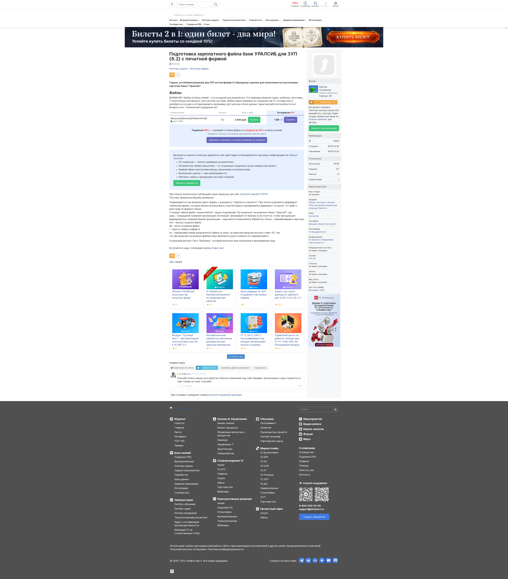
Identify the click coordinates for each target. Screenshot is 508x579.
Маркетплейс (269, 448)
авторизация (235, 395)
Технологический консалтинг (190, 517)
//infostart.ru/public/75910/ (254, 194)
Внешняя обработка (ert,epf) (322, 224)
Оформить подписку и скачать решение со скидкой (237, 140)
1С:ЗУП (264, 479)
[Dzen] (322, 561)
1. (178, 374)
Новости (179, 423)
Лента (177, 432)
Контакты (304, 474)
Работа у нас (306, 470)
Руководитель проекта (273, 432)
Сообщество (181, 492)
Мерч (307, 439)
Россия (312, 258)
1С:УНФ (264, 465)
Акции (220, 464)
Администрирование (186, 483)
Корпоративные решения (234, 499)
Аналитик (265, 427)
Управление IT (225, 444)
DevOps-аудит (182, 508)
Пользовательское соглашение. (188, 549)
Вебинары (223, 491)
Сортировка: (235, 368)
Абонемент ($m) (317, 290)
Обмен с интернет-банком (321, 202)
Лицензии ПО (225, 507)
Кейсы (220, 482)
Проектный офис (271, 508)
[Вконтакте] (308, 561)
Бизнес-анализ (225, 423)
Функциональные (184, 461)
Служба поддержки (315, 483)
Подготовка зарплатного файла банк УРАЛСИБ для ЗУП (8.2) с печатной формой (233, 56)
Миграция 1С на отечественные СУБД (186, 531)
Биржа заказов (313, 429)
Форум (308, 434)
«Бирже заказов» (318, 119)
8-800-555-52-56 (310, 505)
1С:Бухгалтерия (269, 452)
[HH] (315, 561)
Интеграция (181, 488)
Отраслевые (224, 512)
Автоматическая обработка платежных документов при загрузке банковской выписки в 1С (219, 341)
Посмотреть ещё (236, 356)
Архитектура (224, 449)
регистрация (220, 395)
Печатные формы (317, 205)
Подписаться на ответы (183, 368)
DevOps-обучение (184, 504)
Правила (304, 461)
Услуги (221, 478)
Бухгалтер (314, 216)
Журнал (179, 419)
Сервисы (222, 473)
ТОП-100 (179, 441)
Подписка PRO (182, 457)
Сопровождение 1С (230, 460)
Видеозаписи (312, 424)
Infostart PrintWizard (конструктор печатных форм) (183, 294)
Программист (268, 423)
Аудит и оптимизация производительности (186, 524)
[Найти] (335, 409)
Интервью (180, 436)
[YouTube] (328, 561)
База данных (181, 479)
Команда (222, 440)
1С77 (263, 497)
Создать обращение (314, 516)
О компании (307, 448)
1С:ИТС (221, 469)
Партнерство (225, 487)
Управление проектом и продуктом (231, 434)
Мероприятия (312, 419)
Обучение (267, 419)
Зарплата (322, 208)
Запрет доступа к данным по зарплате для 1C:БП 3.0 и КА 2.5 (288, 294)
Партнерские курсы (271, 441)
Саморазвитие (225, 453)
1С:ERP (264, 457)
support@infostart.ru (311, 509)
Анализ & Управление (232, 419)
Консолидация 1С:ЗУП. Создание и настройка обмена (254, 294)
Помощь (304, 465)
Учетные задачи (183, 465)
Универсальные (269, 488)
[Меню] (172, 4)
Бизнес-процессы (227, 427)
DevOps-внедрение (185, 513)
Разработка (181, 474)
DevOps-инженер (270, 436)
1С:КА (263, 461)
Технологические (227, 521)
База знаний (182, 452)
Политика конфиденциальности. (225, 549)
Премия (178, 445)
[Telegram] (301, 561)
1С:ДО (263, 483)
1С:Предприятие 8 (317, 232)
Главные (179, 427)
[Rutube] (335, 561)
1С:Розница (266, 474)
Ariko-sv (186, 374)
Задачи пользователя (186, 470)
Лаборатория (183, 500)
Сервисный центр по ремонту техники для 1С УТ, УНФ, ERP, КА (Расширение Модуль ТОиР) (287, 341)
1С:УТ (263, 470)
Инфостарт (218, 248)
